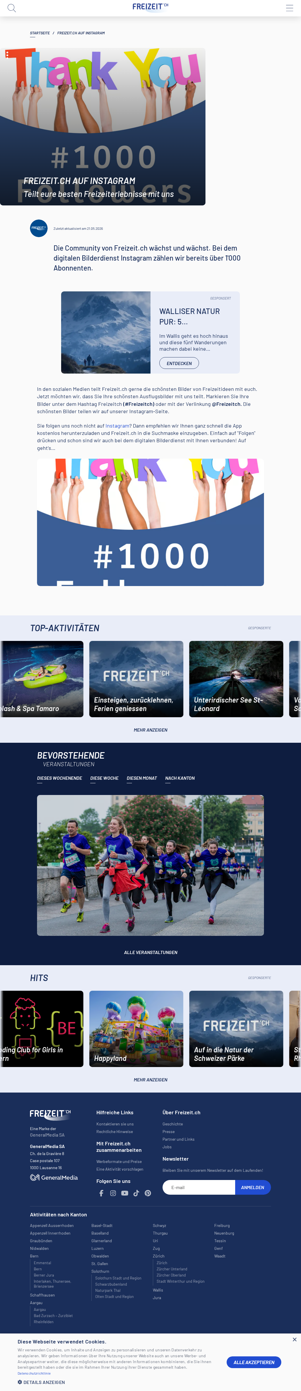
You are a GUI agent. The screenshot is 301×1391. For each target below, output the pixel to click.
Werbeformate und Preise (119, 1161)
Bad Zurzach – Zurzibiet (53, 1315)
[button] (118, 1382)
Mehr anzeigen (150, 729)
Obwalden (100, 1255)
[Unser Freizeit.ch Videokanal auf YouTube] (125, 1193)
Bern (38, 1269)
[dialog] (150, 1362)
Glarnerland (101, 1240)
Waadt (219, 1255)
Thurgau (160, 1232)
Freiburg (222, 1225)
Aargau (40, 1309)
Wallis (158, 1289)
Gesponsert (220, 298)
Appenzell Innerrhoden (50, 1232)
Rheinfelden (43, 1321)
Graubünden (41, 1240)
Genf (218, 1248)
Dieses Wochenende (59, 778)
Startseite (40, 33)
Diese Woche (104, 778)
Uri (155, 1240)
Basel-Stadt (102, 1225)
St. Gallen (99, 1263)
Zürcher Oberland (171, 1275)
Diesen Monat (142, 778)
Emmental (42, 1262)
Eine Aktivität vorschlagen (119, 1169)
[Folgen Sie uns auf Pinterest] (148, 1193)
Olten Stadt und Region (114, 1296)
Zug (156, 1248)
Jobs (167, 1146)
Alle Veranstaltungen (150, 952)
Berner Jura (44, 1275)
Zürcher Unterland (172, 1269)
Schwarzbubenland (111, 1284)
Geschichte (173, 1123)
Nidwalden (39, 1248)
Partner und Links (179, 1139)
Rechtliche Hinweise (114, 1131)
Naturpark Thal (108, 1290)
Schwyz (159, 1225)
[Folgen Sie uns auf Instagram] (113, 1193)
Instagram (117, 425)
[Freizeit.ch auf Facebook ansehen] (101, 1193)
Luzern (97, 1248)
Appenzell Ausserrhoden (52, 1225)
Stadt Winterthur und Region (181, 1281)
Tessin (220, 1240)
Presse (169, 1131)
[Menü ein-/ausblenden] (289, 8)
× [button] (294, 1340)
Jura (157, 1297)
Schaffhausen (42, 1294)
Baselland (100, 1232)
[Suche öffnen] (12, 8)
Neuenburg (224, 1232)
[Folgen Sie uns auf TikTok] (136, 1193)
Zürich (162, 1262)
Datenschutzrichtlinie (34, 1373)
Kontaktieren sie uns (115, 1123)
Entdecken (179, 363)
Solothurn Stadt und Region (118, 1278)
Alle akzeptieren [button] (254, 1362)
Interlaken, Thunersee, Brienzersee (52, 1284)
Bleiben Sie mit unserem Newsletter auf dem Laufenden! (213, 1170)
